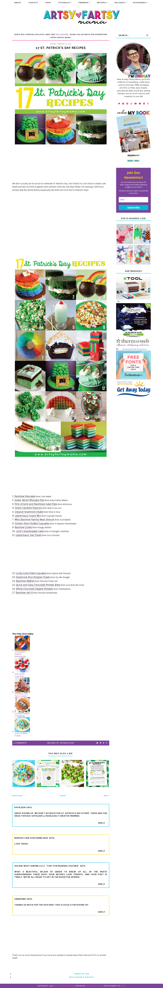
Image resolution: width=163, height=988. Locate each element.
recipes (51, 743)
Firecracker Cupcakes (20, 675)
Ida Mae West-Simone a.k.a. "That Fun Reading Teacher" (46, 866)
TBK (123, 986)
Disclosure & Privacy (81, 977)
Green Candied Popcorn (28, 507)
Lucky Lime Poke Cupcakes (31, 573)
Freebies (83, 3)
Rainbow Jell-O (24, 592)
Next (106, 796)
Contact (33, 3)
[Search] (147, 35)
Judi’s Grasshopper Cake (30, 531)
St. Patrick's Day (65, 743)
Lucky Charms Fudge (21, 734)
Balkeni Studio (94, 986)
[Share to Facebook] (97, 743)
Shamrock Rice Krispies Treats (33, 577)
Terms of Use (81, 974)
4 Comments (19, 743)
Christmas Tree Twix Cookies (21, 695)
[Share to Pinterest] (106, 743)
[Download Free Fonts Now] (133, 349)
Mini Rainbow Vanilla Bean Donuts (34, 519)
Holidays (120, 3)
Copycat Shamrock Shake (29, 511)
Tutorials (64, 3)
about (17, 3)
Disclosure (61, 34)
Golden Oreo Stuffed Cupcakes (32, 523)
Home (63, 796)
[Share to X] (100, 743)
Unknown (20, 899)
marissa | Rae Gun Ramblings (31, 838)
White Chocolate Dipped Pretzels (34, 588)
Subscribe (133, 207)
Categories (139, 3)
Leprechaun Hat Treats (29, 535)
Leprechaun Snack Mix (28, 515)
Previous (17, 796)
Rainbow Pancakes (25, 496)
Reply (101, 823)
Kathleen (19, 807)
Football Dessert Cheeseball (22, 714)
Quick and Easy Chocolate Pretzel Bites (38, 584)
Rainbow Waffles (25, 581)
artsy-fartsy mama (64, 986)
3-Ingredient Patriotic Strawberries (20, 654)
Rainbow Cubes (23, 527)
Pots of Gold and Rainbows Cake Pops (36, 504)
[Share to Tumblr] (103, 743)
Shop (48, 3)
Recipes (101, 3)
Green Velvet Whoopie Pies (29, 500)
